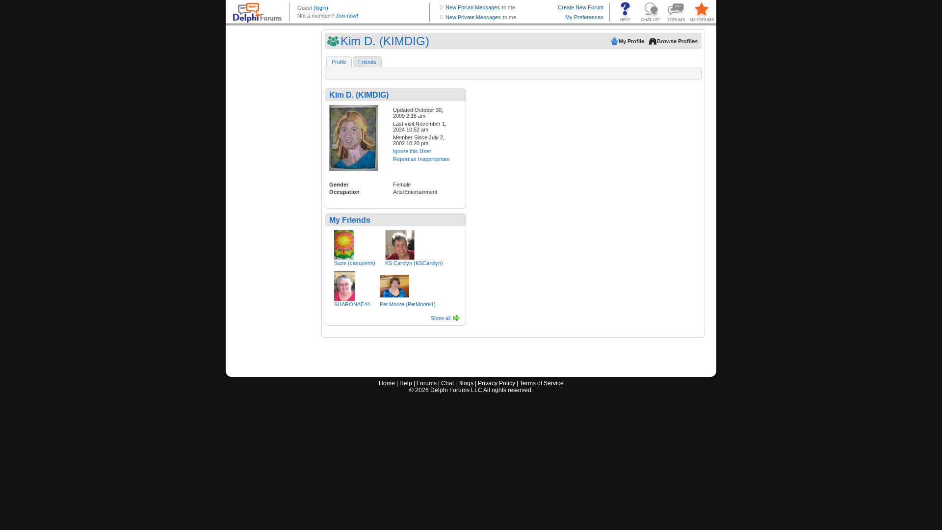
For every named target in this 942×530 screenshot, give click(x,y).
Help (405, 383)
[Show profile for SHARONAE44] (344, 284)
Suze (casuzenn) (354, 263)
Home (387, 383)
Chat (447, 383)
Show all (440, 318)
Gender (338, 184)
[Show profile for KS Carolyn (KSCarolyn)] (400, 242)
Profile (339, 62)
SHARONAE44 (352, 304)
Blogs (465, 383)
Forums (427, 383)
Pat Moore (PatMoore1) (408, 304)
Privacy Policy (496, 383)
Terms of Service (542, 383)
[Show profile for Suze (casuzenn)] (344, 242)
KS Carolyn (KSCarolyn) (414, 263)
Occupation (344, 192)
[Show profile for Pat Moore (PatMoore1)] (394, 284)
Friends (367, 62)
